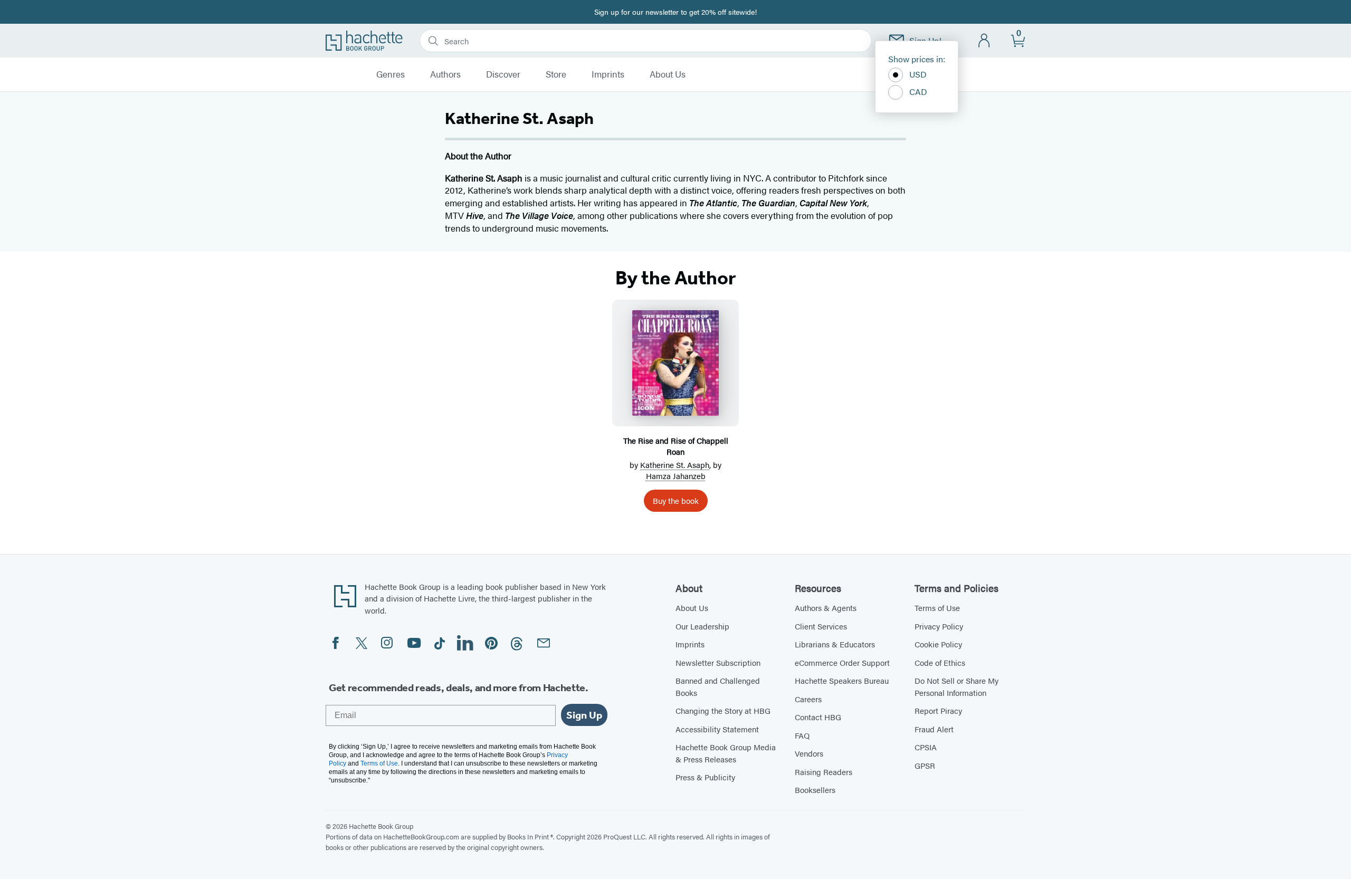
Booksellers (815, 789)
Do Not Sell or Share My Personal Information (956, 686)
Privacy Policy (939, 626)
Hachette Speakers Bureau (842, 680)
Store (556, 74)
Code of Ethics (940, 662)
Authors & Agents (826, 607)
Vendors (809, 753)
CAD (918, 91)
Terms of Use (937, 607)
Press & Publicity (705, 776)
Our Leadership (702, 626)
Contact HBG (818, 716)
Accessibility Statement (717, 728)
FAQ (802, 735)
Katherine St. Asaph (674, 464)
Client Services (821, 626)
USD (918, 74)
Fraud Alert (934, 728)
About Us (668, 74)
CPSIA (926, 746)
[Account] (984, 41)
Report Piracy (938, 710)
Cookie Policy (938, 643)
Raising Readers (823, 771)
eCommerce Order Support (842, 662)
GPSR (925, 765)
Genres (390, 74)
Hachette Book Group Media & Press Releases (726, 753)
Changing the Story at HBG (723, 710)
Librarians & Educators (835, 643)
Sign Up (584, 715)
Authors (445, 74)
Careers (808, 698)
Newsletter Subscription (718, 662)
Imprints (608, 74)
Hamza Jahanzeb (676, 475)
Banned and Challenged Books (718, 686)
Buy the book (676, 500)
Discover (503, 74)
